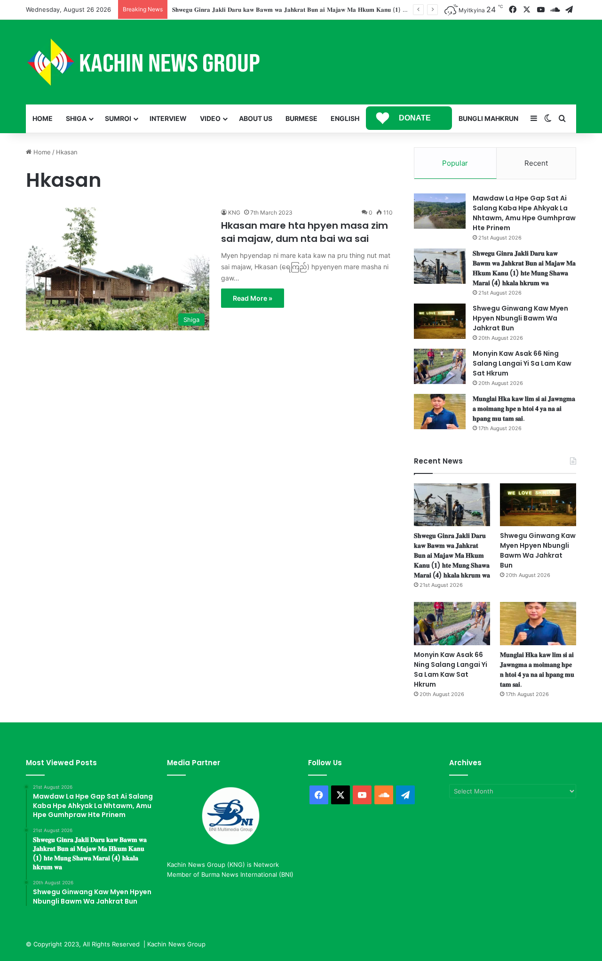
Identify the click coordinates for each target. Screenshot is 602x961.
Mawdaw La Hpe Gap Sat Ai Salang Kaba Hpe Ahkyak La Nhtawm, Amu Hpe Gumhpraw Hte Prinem (524, 212)
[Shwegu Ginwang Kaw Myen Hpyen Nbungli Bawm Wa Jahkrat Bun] (440, 321)
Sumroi (118, 118)
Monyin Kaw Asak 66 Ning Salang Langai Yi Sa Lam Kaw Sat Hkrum (522, 363)
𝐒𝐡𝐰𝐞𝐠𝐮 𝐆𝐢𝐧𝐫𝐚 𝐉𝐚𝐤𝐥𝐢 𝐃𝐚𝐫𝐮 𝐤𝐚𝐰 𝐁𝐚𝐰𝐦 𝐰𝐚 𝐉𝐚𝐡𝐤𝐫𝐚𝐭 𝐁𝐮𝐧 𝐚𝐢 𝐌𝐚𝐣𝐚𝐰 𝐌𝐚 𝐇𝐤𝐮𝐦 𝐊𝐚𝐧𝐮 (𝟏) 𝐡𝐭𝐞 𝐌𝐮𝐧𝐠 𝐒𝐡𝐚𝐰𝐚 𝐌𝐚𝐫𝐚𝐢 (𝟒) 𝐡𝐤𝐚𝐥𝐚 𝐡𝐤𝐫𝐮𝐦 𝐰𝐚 (347, 9)
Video (210, 118)
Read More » (252, 298)
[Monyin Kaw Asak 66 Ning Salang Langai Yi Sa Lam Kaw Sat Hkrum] (440, 366)
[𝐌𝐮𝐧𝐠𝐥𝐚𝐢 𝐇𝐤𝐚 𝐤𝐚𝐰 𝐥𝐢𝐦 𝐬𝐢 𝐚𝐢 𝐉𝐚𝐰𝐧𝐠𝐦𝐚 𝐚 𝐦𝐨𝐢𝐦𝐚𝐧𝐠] (440, 411)
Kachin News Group (176, 944)
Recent (536, 163)
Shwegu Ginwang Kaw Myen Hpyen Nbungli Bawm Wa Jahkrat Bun (520, 318)
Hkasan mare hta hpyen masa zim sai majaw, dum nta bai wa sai (304, 232)
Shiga (76, 118)
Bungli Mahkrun (488, 118)
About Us (255, 118)
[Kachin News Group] (143, 62)
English (345, 118)
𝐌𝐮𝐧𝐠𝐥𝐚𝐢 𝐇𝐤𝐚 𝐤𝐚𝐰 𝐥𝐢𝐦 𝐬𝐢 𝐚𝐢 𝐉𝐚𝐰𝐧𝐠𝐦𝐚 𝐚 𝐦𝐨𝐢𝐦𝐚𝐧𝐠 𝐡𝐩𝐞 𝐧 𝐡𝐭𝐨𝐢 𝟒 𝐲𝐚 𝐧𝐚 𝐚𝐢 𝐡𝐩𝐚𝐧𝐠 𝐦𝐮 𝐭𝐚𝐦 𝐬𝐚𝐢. (524, 408)
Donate (415, 118)
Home (42, 118)
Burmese (301, 118)
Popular (455, 163)
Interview (168, 118)
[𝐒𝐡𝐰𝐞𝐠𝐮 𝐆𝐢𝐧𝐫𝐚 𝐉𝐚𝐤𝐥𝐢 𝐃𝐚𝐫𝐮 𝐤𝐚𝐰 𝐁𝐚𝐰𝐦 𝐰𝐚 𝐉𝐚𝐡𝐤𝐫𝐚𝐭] (440, 266)
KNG (234, 212)
